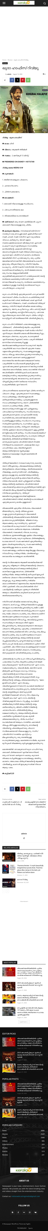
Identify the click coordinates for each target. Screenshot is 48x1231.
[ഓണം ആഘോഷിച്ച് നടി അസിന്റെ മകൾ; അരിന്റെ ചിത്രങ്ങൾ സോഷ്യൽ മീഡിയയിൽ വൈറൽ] (8, 998)
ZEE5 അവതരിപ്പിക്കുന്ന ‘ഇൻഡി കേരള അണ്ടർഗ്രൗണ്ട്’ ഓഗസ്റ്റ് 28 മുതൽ (29, 985)
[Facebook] (12, 80)
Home (4, 60)
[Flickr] (24, 1212)
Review (10, 60)
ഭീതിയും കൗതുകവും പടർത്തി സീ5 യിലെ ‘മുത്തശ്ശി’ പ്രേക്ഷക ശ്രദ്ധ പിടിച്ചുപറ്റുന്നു (30, 856)
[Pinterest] (22, 80)
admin (9, 74)
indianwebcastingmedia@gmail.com (26, 1196)
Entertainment (7, 860)
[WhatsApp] (28, 80)
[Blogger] (12, 1212)
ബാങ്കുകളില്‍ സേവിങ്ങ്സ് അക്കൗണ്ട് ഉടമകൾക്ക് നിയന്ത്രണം (35, 804)
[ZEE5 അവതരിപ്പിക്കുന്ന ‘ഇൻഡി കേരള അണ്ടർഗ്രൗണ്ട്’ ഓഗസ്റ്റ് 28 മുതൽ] (8, 986)
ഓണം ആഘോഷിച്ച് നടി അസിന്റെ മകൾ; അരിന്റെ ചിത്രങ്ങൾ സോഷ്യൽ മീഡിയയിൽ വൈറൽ (30, 998)
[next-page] (7, 891)
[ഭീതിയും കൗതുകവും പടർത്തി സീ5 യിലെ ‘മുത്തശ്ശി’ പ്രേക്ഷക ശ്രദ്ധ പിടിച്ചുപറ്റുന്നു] (8, 857)
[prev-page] (3, 891)
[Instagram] (29, 1212)
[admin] (3, 74)
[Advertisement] (24, 31)
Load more (23, 1022)
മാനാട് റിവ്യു (22, 879)
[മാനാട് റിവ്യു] (8, 883)
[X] (17, 80)
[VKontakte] (35, 1212)
